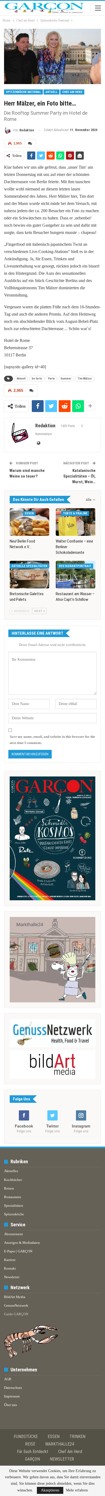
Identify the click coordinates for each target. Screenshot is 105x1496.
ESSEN (54, 1436)
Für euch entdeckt (32, 1451)
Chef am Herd (72, 92)
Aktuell (52, 92)
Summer (66, 378)
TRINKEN (77, 1436)
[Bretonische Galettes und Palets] (29, 574)
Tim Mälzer (85, 378)
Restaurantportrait (75, 566)
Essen (29, 513)
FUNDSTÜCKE (26, 1436)
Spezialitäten (13, 1206)
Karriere (10, 1260)
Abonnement (13, 1234)
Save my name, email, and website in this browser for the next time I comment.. (52, 740)
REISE (30, 1444)
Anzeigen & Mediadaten (22, 1243)
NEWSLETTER (62, 1459)
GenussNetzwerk (16, 1305)
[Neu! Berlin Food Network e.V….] (29, 522)
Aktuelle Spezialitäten (29, 566)
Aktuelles (11, 1171)
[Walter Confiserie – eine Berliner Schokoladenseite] (75, 522)
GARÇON (32, 1459)
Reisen (9, 1188)
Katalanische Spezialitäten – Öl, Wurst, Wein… (79, 476)
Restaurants (12, 1197)
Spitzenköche (14, 1214)
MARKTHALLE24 (59, 1444)
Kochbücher (13, 1180)
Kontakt (10, 1268)
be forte (37, 378)
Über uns (10, 1405)
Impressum (12, 1396)
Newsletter (11, 1277)
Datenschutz (13, 1388)
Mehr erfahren (77, 1490)
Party (51, 378)
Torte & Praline (75, 513)
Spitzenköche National (23, 92)
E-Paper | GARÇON (18, 1251)
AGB (7, 1379)
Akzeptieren (50, 1490)
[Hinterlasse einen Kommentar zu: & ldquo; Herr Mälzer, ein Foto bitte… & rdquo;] (30, 143)
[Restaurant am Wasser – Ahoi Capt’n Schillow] (75, 574)
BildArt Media (14, 1297)
